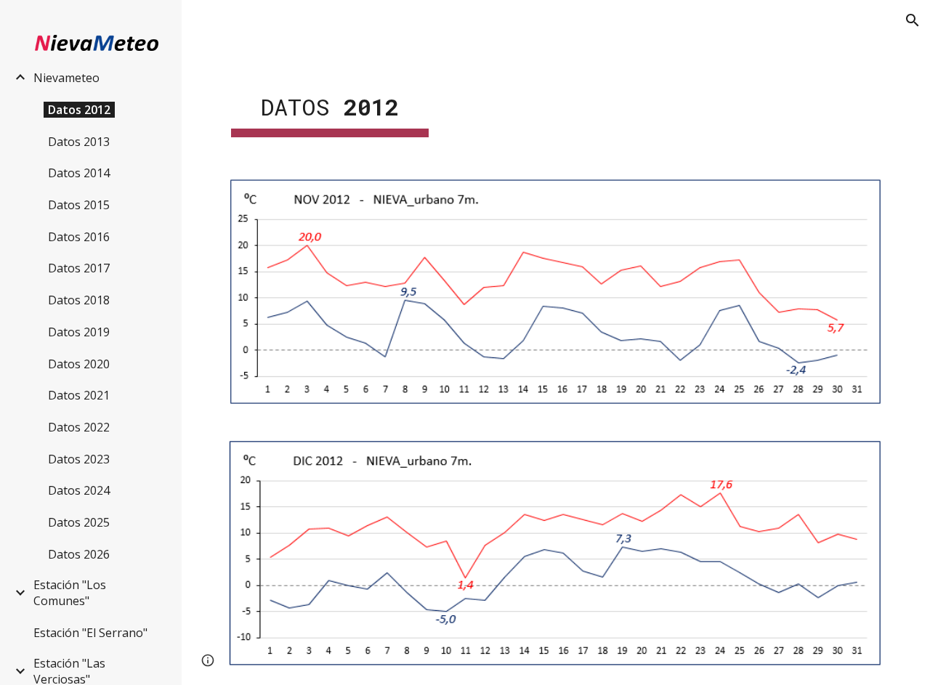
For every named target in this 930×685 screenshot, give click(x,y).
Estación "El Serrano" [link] (90, 633)
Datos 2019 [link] (79, 332)
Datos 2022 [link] (79, 427)
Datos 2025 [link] (79, 522)
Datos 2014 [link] (79, 173)
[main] (329, 102)
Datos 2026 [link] (79, 554)
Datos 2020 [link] (79, 364)
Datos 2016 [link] (79, 237)
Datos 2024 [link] (79, 490)
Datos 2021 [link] (79, 395)
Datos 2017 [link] (79, 268)
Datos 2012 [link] (79, 110)
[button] (912, 20)
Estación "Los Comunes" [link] (69, 593)
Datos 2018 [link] (79, 300)
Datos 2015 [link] (79, 205)
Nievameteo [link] (66, 78)
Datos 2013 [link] (79, 142)
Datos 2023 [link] (79, 459)
